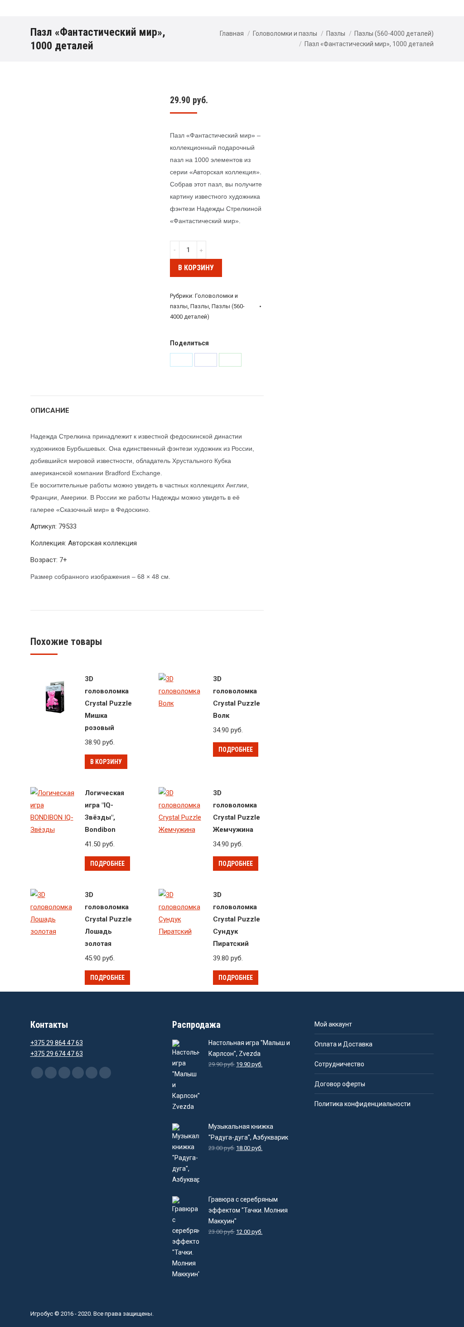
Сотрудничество (339, 1064)
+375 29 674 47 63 (56, 1053)
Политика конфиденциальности (362, 1103)
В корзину (196, 267)
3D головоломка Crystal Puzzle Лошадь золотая (108, 919)
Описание (49, 410)
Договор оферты (339, 1084)
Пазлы (335, 33)
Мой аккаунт (333, 1024)
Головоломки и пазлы (285, 33)
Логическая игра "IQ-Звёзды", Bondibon (104, 811)
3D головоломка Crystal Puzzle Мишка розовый (108, 703)
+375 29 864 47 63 (56, 1042)
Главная (232, 33)
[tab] (49, 406)
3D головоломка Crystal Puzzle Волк (236, 697)
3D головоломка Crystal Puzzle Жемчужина (236, 811)
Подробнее (235, 749)
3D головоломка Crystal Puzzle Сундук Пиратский (236, 919)
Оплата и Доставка (343, 1044)
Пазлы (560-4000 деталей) (394, 33)
